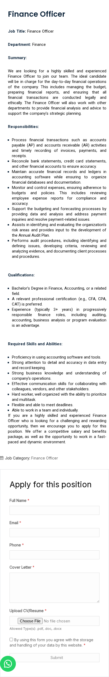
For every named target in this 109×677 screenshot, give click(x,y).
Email (15, 522)
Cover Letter (22, 567)
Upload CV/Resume (28, 610)
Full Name (19, 500)
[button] (8, 664)
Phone (17, 545)
